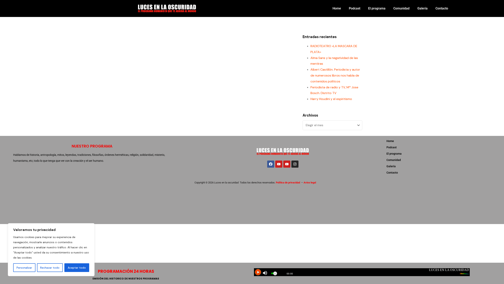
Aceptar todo (77, 267)
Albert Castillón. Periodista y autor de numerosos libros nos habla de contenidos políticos (335, 75)
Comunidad (401, 8)
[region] (51, 249)
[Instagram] (294, 164)
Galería (422, 8)
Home (337, 8)
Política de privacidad (288, 182)
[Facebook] (270, 164)
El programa (376, 8)
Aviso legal (310, 182)
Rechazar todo (49, 267)
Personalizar (24, 267)
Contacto (441, 8)
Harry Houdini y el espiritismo (331, 99)
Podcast (354, 8)
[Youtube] (278, 164)
